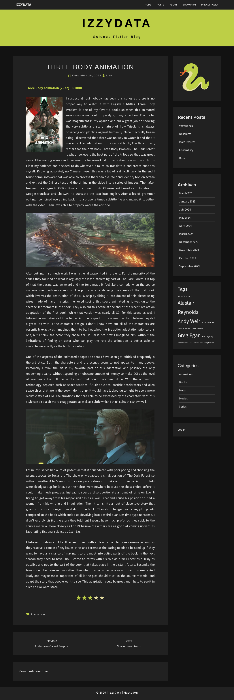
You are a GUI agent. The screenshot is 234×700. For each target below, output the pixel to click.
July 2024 (185, 209)
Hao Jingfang (207, 336)
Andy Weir (189, 321)
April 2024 (185, 225)
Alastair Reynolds (188, 307)
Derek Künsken (184, 328)
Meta (182, 390)
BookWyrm (189, 4)
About (173, 4)
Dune (182, 158)
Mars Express (187, 142)
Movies (183, 398)
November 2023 (189, 250)
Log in (181, 429)
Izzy (109, 75)
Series (183, 406)
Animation (38, 614)
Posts (160, 4)
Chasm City (186, 150)
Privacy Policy (209, 4)
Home (148, 4)
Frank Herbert (197, 328)
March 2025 (186, 193)
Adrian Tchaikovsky (185, 296)
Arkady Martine (208, 322)
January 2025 (187, 201)
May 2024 (184, 217)
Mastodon (131, 692)
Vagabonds (186, 126)
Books (183, 382)
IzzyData (23, 4)
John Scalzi (194, 343)
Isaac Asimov (183, 343)
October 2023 (187, 258)
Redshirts (185, 134)
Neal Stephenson (207, 343)
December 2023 (188, 242)
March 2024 (186, 233)
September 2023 (189, 266)
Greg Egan (189, 335)
